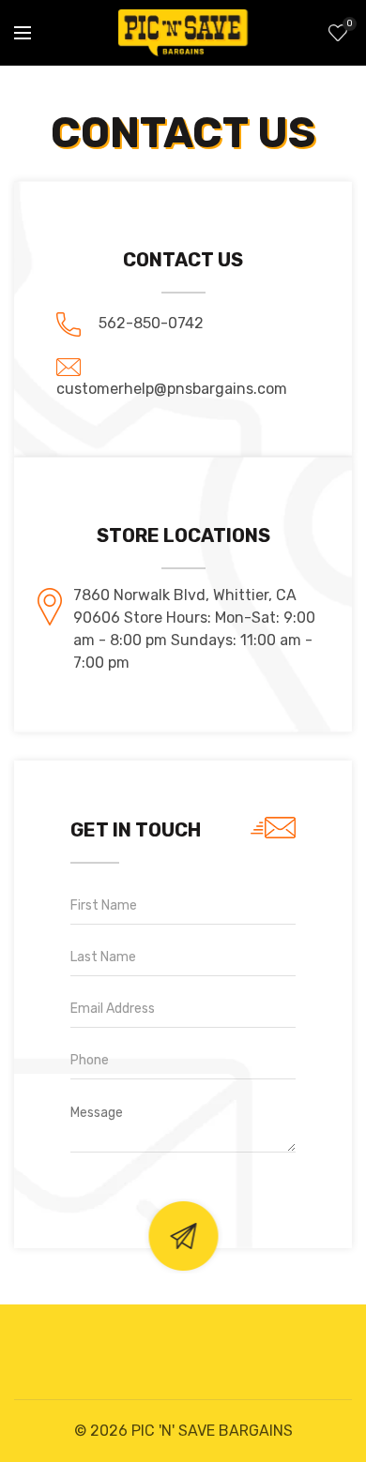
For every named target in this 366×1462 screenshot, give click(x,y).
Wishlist (349, 24)
